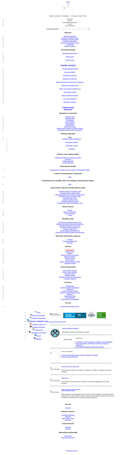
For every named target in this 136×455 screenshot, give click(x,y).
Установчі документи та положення (70, 277)
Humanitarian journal (70, 92)
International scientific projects (70, 39)
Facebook (68, 427)
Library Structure (70, 213)
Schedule (68, 408)
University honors (70, 274)
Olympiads (72, 149)
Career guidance (70, 121)
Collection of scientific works (69, 85)
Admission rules (70, 116)
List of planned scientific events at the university (90, 347)
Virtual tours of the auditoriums (70, 299)
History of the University (70, 272)
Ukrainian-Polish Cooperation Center (70, 196)
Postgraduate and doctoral (69, 53)
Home (39, 312)
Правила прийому (70, 256)
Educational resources (71, 142)
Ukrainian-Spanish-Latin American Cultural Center (70, 194)
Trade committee (70, 297)
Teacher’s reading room (70, 229)
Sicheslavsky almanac (69, 102)
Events (70, 215)
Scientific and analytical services (69, 306)
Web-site (69, 210)
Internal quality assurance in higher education (70, 128)
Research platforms (69, 46)
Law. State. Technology (70, 99)
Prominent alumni (70, 275)
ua (67, 1)
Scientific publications (38, 327)
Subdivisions (70, 289)
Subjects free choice (70, 126)
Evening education (68, 162)
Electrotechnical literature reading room (69, 222)
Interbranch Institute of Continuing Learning (68, 157)
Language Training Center (70, 199)
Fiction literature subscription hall (70, 230)
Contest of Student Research (69, 357)
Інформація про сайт (72, 450)
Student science (69, 60)
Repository (70, 243)
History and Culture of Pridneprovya (70, 89)
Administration (70, 286)
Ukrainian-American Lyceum (69, 201)
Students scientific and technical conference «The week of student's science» (70, 390)
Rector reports (70, 260)
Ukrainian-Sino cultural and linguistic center (70, 203)
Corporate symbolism (70, 279)
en (69, 1)
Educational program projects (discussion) (70, 130)
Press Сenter (68, 436)
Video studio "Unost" (68, 418)
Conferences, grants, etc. (39, 324)
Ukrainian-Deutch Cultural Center (70, 193)
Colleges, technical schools (70, 291)
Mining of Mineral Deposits (70, 95)
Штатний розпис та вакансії (70, 255)
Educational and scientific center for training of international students (70, 170)
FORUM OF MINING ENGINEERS (70, 328)
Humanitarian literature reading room (70, 225)
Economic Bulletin (69, 72)
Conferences (70, 44)
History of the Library (69, 212)
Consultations (70, 120)
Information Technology (70, 79)
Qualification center (70, 296)
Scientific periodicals (68, 65)
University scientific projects (70, 38)
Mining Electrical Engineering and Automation (70, 82)
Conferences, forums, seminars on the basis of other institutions (94, 342)
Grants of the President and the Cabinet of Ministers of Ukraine (79, 355)
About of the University (70, 270)
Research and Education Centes (70, 43)
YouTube (68, 429)
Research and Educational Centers (70, 292)
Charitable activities (70, 263)
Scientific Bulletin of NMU (70, 69)
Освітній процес (70, 258)
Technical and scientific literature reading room (70, 224)
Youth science (70, 56)
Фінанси (70, 253)
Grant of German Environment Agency (57, 321)
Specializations (70, 125)
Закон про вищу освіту (68, 437)
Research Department (38, 315)
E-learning (68, 159)
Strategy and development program (70, 261)
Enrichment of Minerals (70, 75)
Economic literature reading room (70, 227)
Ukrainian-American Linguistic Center (70, 191)
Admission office (70, 118)
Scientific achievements (70, 41)
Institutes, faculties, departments (71, 139)
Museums (70, 294)
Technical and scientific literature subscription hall (69, 232)
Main (69, 177)
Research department (70, 36)
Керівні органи (70, 251)
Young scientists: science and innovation (70, 366)
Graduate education (68, 161)
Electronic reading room (70, 241)
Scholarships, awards (72, 145)
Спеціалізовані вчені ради (68, 108)
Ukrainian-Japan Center (70, 198)
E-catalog (70, 239)
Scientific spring (64, 378)
